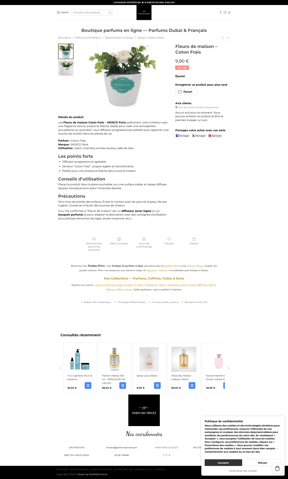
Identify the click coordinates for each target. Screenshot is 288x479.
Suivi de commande (144, 245)
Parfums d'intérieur (88, 37)
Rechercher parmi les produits (94, 246)
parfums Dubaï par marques (110, 284)
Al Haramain (151, 284)
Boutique (64, 37)
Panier (194, 243)
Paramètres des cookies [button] (243, 470)
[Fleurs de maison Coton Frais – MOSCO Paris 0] (66, 51)
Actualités (121, 469)
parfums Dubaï (172, 265)
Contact (160, 469)
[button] (186, 91)
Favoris (169, 243)
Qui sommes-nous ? (141, 469)
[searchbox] (92, 12)
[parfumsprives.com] (144, 12)
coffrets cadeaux (124, 289)
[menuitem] (222, 37)
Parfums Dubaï (80, 469)
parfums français (195, 265)
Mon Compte (119, 243)
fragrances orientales (157, 270)
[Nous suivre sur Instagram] (225, 12)
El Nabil (138, 284)
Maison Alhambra (168, 284)
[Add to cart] (88, 385)
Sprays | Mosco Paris (150, 37)
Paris (98, 474)
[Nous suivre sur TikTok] (229, 12)
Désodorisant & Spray (119, 37)
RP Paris (203, 284)
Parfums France (101, 469)
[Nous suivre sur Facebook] (220, 12)
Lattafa (129, 284)
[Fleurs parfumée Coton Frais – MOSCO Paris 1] (66, 68)
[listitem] (79, 368)
